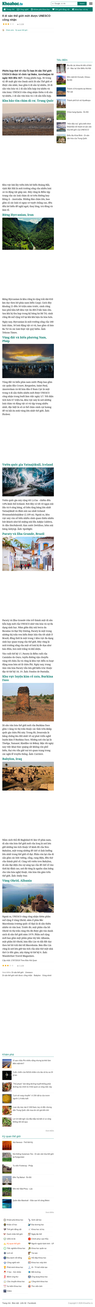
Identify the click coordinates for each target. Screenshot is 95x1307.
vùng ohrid (46, 975)
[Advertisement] (28, 50)
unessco (29, 972)
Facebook (32, 1303)
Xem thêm (50, 1131)
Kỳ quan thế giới (21, 30)
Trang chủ (10, 9)
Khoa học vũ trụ (81, 9)
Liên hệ (23, 1303)
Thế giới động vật (62, 9)
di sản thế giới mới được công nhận (17, 975)
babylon (37, 975)
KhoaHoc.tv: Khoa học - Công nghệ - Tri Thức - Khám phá (15, 3)
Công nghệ (23, 9)
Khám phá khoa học (41, 9)
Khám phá (10, 30)
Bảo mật (15, 1303)
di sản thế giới (18, 972)
